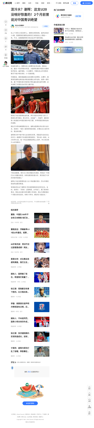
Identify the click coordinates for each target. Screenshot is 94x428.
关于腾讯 (13, 414)
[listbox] (30, 283)
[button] (78, 16)
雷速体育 (13, 267)
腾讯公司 (28, 422)
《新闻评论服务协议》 (35, 362)
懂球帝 (13, 296)
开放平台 (39, 414)
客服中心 (41, 417)
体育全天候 (14, 237)
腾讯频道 (35, 417)
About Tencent (20, 414)
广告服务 (44, 414)
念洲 (12, 222)
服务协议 (27, 414)
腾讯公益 (23, 417)
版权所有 (32, 422)
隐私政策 (33, 414)
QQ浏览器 (29, 417)
